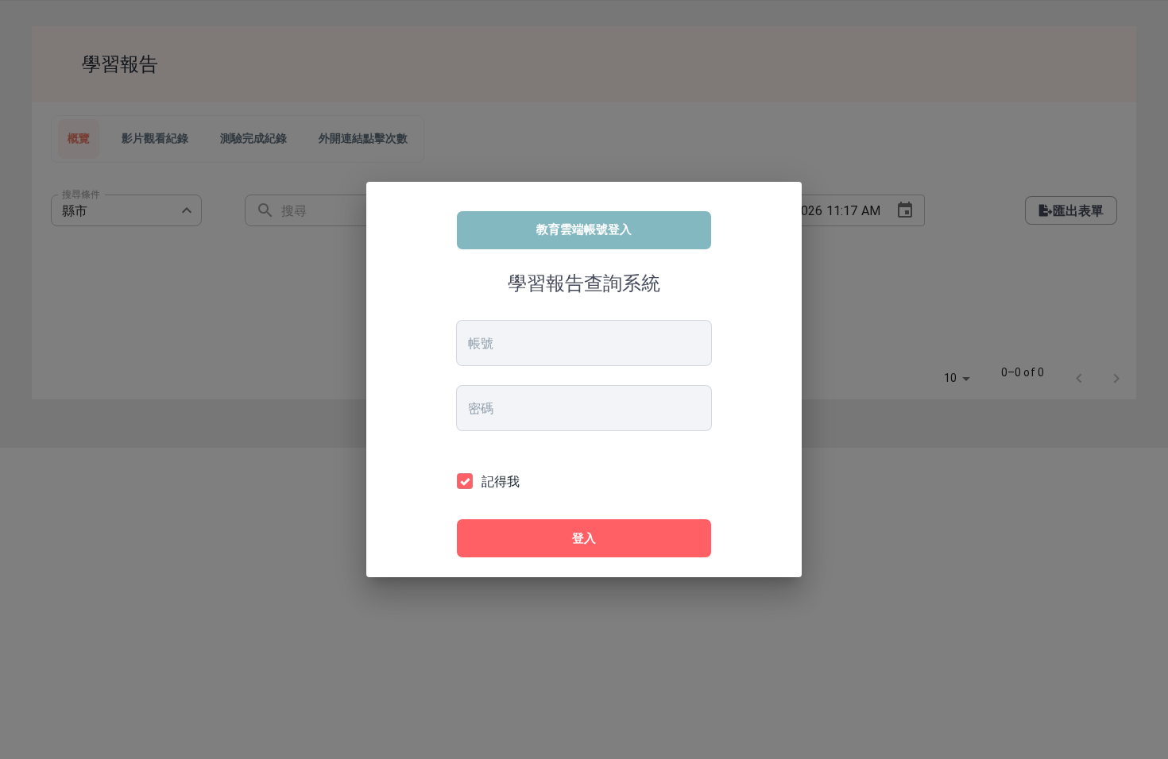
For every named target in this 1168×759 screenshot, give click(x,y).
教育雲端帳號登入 (584, 229)
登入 (584, 537)
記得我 (501, 481)
